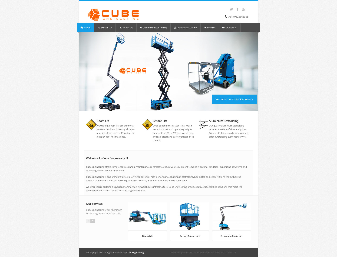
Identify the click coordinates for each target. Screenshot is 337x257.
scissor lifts (179, 125)
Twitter (230, 7)
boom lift (113, 125)
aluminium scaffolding (232, 125)
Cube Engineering (135, 252)
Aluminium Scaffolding (155, 27)
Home (86, 27)
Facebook (236, 7)
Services (211, 27)
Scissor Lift (106, 27)
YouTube (242, 7)
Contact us (231, 27)
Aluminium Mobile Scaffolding (208, 252)
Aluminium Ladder (187, 27)
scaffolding (220, 133)
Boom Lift (127, 27)
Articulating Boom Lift (181, 252)
